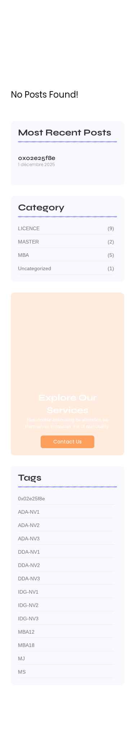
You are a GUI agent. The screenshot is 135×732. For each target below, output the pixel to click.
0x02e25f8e (36, 158)
